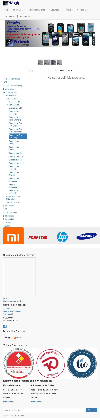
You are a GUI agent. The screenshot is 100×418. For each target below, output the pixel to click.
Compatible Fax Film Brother (15, 124)
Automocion (10, 89)
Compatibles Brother (14, 142)
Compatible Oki (15, 108)
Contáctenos (8, 308)
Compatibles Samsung (14, 179)
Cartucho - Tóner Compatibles (16, 103)
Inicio (5, 298)
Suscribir (91, 410)
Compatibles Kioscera (14, 112)
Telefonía (9, 222)
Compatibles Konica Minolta (15, 118)
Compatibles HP (15, 159)
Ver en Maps (8, 401)
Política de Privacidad (12, 311)
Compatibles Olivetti (14, 173)
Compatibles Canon (14, 148)
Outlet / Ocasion (10, 212)
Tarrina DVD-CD (13, 202)
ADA (5, 82)
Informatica (10, 205)
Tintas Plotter (11, 98)
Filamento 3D (11, 95)
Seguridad (9, 219)
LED (5, 209)
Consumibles (11, 92)
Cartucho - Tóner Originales (13, 197)
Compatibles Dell (16, 153)
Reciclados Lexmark (13, 191)
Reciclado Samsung (13, 185)
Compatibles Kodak (17, 163)
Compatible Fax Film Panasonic (15, 130)
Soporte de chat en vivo (13, 301)
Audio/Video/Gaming (13, 85)
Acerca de (23, 345)
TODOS (7, 226)
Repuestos (9, 215)
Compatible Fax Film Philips (15, 136)
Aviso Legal (8, 314)
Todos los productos (12, 78)
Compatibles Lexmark (14, 167)
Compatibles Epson (17, 156)
